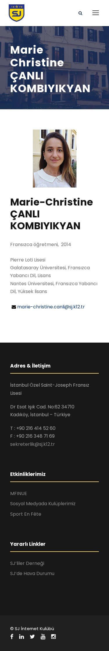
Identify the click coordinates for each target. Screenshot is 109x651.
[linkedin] (21, 636)
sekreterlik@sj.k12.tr (32, 444)
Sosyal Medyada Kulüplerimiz (43, 503)
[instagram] (53, 636)
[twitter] (32, 636)
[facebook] (11, 636)
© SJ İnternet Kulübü (32, 628)
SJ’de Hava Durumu (32, 573)
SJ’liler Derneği (27, 563)
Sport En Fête (25, 514)
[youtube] (43, 636)
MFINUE (18, 493)
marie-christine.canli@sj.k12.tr (51, 306)
